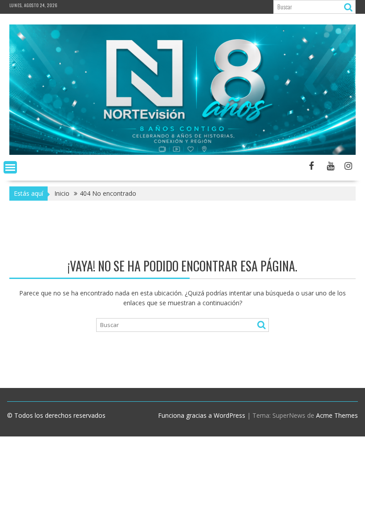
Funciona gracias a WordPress (201, 415)
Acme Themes (337, 415)
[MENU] (10, 167)
